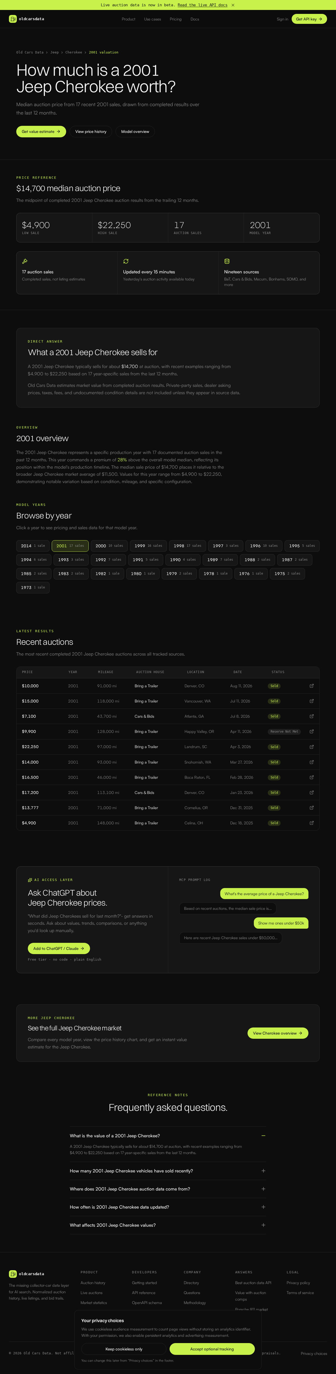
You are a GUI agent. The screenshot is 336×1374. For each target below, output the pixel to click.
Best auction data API (253, 1282)
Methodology (195, 1302)
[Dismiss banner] (233, 5)
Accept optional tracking (212, 1348)
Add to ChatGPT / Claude (55, 948)
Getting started (144, 1282)
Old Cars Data (30, 52)
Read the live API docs (203, 5)
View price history (90, 131)
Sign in (282, 19)
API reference (143, 1292)
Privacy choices (314, 1353)
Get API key (306, 19)
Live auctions (91, 1292)
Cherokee (73, 52)
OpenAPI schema (147, 1302)
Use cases (152, 19)
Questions (192, 1292)
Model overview (135, 131)
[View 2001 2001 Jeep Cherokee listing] (311, 686)
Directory (191, 1282)
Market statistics (94, 1302)
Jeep (54, 52)
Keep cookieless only (124, 1348)
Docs (195, 19)
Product (128, 19)
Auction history (93, 1282)
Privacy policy (298, 1282)
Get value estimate (38, 131)
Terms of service (300, 1292)
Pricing (176, 19)
